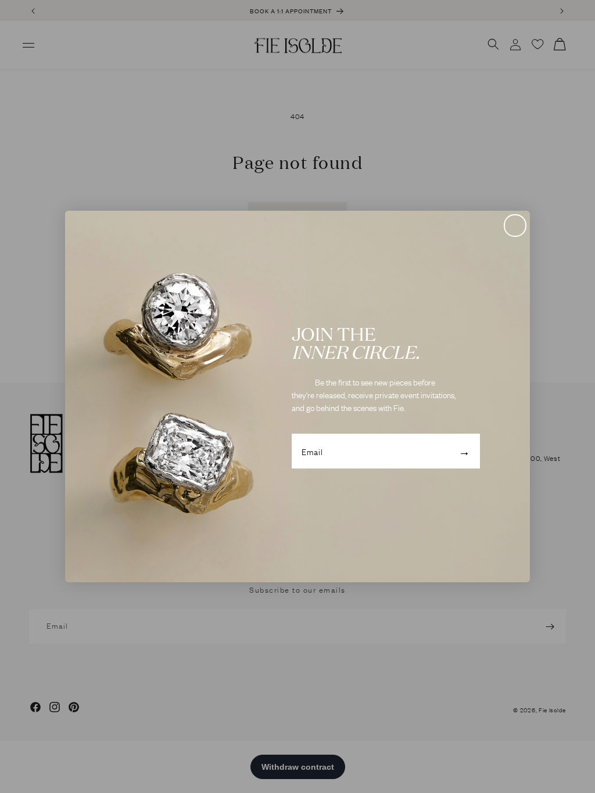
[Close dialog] (515, 225)
